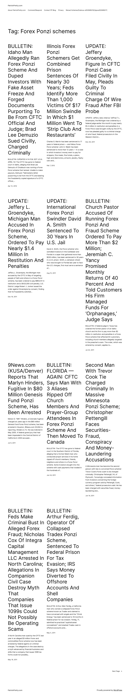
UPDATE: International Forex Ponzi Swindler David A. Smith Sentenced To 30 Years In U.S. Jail (64, 221)
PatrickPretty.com (15, 6)
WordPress (117, 690)
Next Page (117, 671)
